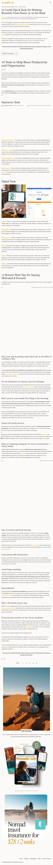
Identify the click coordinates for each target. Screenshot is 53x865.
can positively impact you (12, 374)
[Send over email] (1, 432)
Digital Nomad (22, 6)
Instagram (44, 434)
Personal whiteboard (7, 158)
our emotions (35, 545)
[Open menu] (50, 3)
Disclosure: (4, 17)
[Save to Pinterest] (1, 434)
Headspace (29, 627)
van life (3, 34)
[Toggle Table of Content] (15, 53)
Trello (3, 255)
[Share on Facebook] (1, 427)
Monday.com (5, 237)
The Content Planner (7, 140)
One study (23, 453)
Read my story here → (36, 736)
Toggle (3, 263)
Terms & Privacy (46, 858)
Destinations (33, 858)
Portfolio (26, 858)
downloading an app (7, 595)
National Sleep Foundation (9, 608)
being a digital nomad (21, 24)
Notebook (4, 150)
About (21, 858)
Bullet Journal (5, 168)
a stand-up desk (6, 549)
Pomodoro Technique (28, 387)
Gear (39, 858)
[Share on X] (1, 429)
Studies (11, 150)
